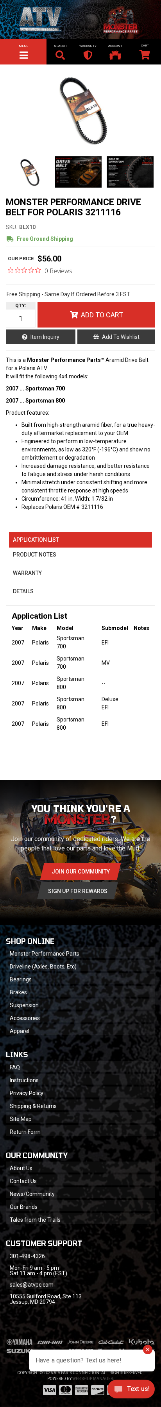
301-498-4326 (27, 1256)
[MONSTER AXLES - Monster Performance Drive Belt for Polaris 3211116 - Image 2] (78, 172)
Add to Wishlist (121, 337)
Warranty (27, 573)
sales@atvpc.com (32, 1285)
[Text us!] (131, 1391)
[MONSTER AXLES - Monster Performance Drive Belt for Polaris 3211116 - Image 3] (130, 172)
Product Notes (34, 554)
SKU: (11, 227)
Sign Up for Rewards (77, 891)
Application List (36, 540)
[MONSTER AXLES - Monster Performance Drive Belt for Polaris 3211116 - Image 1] (29, 172)
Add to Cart (102, 315)
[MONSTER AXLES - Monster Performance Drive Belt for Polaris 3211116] (80, 109)
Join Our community (81, 871)
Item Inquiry (44, 337)
